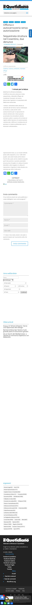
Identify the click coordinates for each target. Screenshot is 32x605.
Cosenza (11, 22)
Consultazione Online (10, 494)
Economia (8, 496)
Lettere (17, 519)
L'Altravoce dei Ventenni (11, 506)
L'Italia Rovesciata (9, 510)
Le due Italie (8, 519)
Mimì (24, 519)
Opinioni (16, 522)
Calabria (6, 22)
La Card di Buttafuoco (10, 515)
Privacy (18, 591)
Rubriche (7, 526)
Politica (7, 524)
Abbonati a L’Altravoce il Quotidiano (13, 543)
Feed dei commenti (10, 579)
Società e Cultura (19, 526)
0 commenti (20, 44)
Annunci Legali (8, 487)
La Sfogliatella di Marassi (11, 517)
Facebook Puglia (9, 565)
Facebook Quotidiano (9, 556)
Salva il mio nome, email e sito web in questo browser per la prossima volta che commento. (15, 237)
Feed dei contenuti (10, 576)
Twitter (10, 567)
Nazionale (7, 522)
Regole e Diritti (17, 524)
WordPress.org (11, 581)
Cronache (17, 22)
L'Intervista (23, 508)
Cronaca (23, 22)
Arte (16, 487)
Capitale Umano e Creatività (12, 492)
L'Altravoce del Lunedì (10, 508)
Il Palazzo (22, 501)
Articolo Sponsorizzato (10, 489)
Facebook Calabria (9, 561)
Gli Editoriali (18, 496)
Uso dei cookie (10, 591)
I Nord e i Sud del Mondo (11, 503)
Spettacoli (8, 529)
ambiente (16, 68)
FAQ (23, 591)
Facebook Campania (9, 563)
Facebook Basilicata (9, 559)
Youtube (9, 569)
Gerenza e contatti (11, 589)
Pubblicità (21, 589)
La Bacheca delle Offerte (10, 512)
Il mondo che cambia (10, 501)
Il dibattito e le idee (10, 499)
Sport (17, 529)
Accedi (14, 573)
